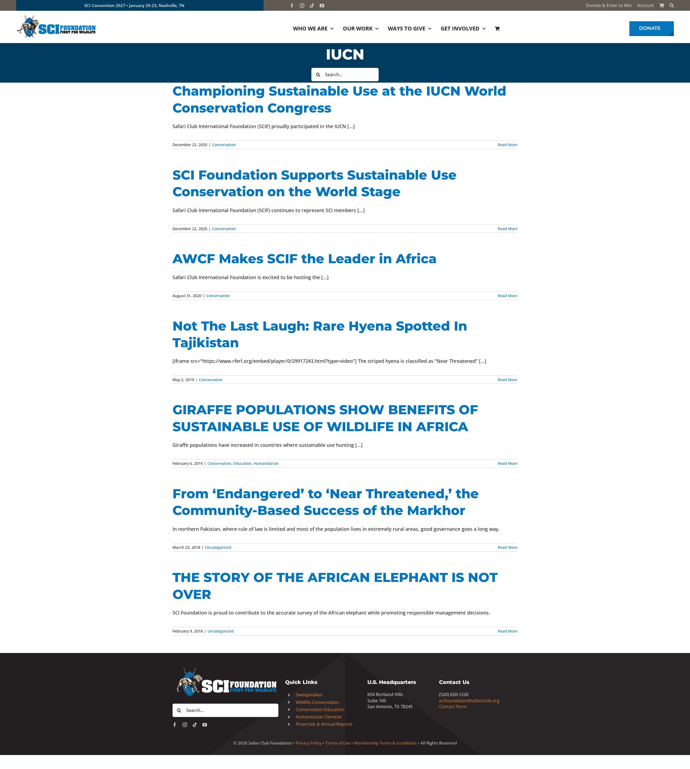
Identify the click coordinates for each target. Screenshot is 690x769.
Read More (508, 144)
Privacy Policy (309, 743)
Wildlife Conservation (317, 702)
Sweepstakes (309, 695)
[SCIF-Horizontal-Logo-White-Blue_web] (225, 668)
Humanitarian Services (319, 717)
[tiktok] (312, 5)
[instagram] (302, 5)
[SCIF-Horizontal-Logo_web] (56, 16)
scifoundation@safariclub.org (469, 701)
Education (242, 463)
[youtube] (322, 5)
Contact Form (453, 707)
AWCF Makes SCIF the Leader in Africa (304, 258)
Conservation (224, 144)
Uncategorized (218, 547)
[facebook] (292, 5)
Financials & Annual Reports (324, 724)
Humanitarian (266, 463)
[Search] (672, 5)
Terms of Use (337, 743)
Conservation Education (320, 709)
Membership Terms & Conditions (385, 743)
